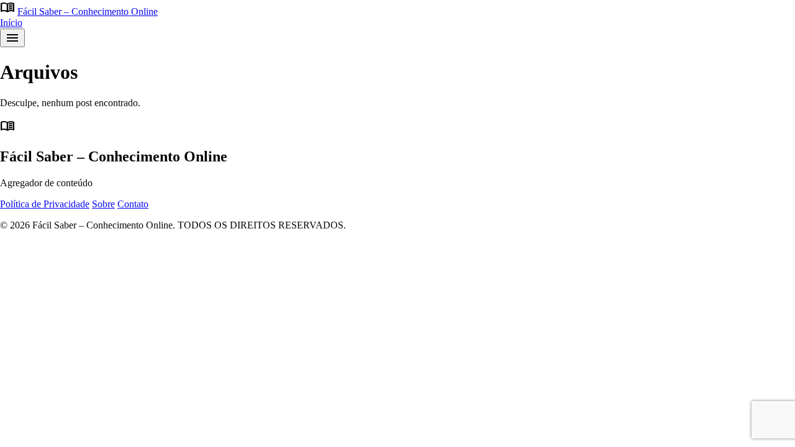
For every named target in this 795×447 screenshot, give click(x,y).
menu (12, 38)
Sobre (103, 204)
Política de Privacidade (44, 204)
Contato (132, 204)
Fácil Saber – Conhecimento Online (87, 11)
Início (11, 22)
